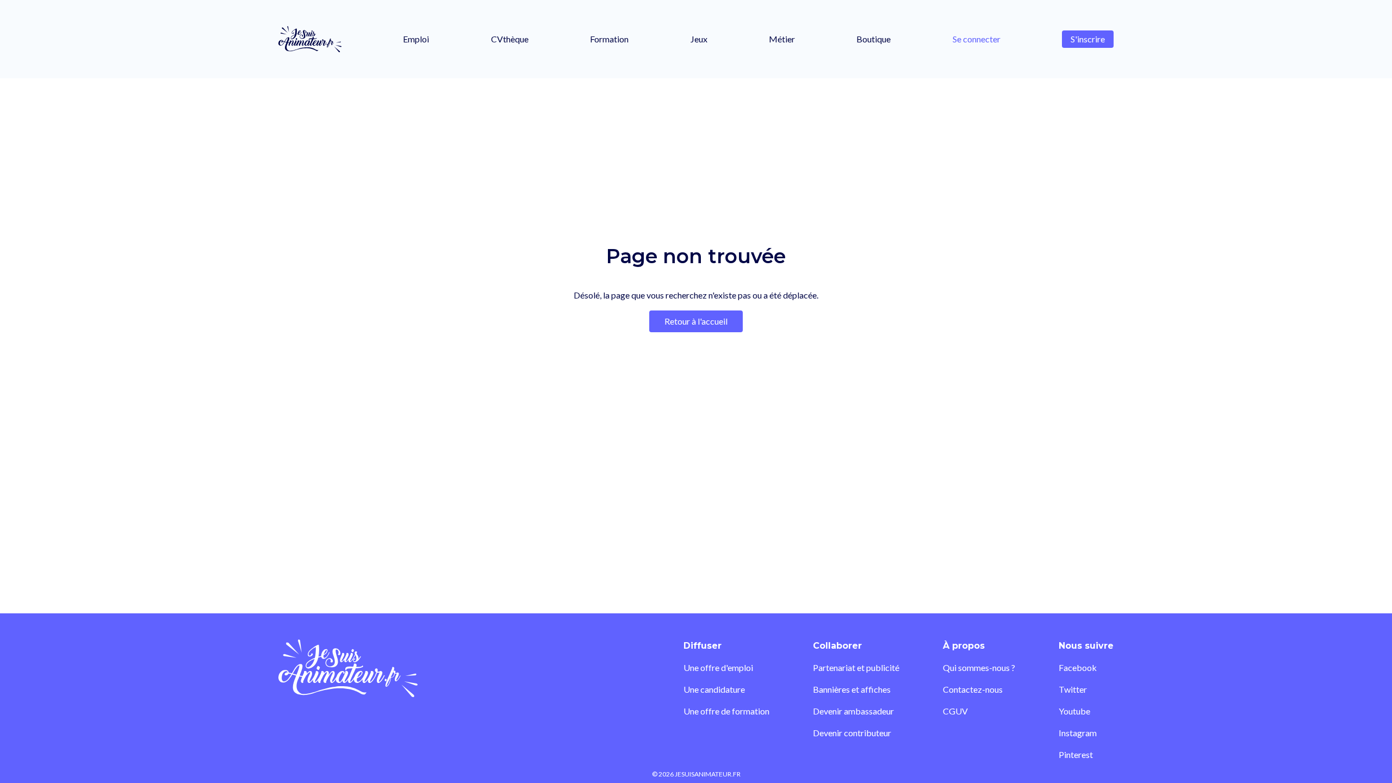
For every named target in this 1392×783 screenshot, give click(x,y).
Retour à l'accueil (696, 321)
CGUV (955, 711)
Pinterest (1076, 754)
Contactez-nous (973, 689)
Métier (782, 39)
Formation (609, 39)
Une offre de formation (726, 711)
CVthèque (510, 39)
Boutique (873, 39)
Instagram (1078, 733)
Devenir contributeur (852, 733)
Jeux (699, 39)
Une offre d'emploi (718, 667)
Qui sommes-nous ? (979, 667)
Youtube (1074, 711)
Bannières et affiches (852, 689)
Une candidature (714, 689)
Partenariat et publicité (856, 667)
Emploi (416, 39)
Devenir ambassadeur (853, 711)
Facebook (1078, 667)
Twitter (1073, 689)
